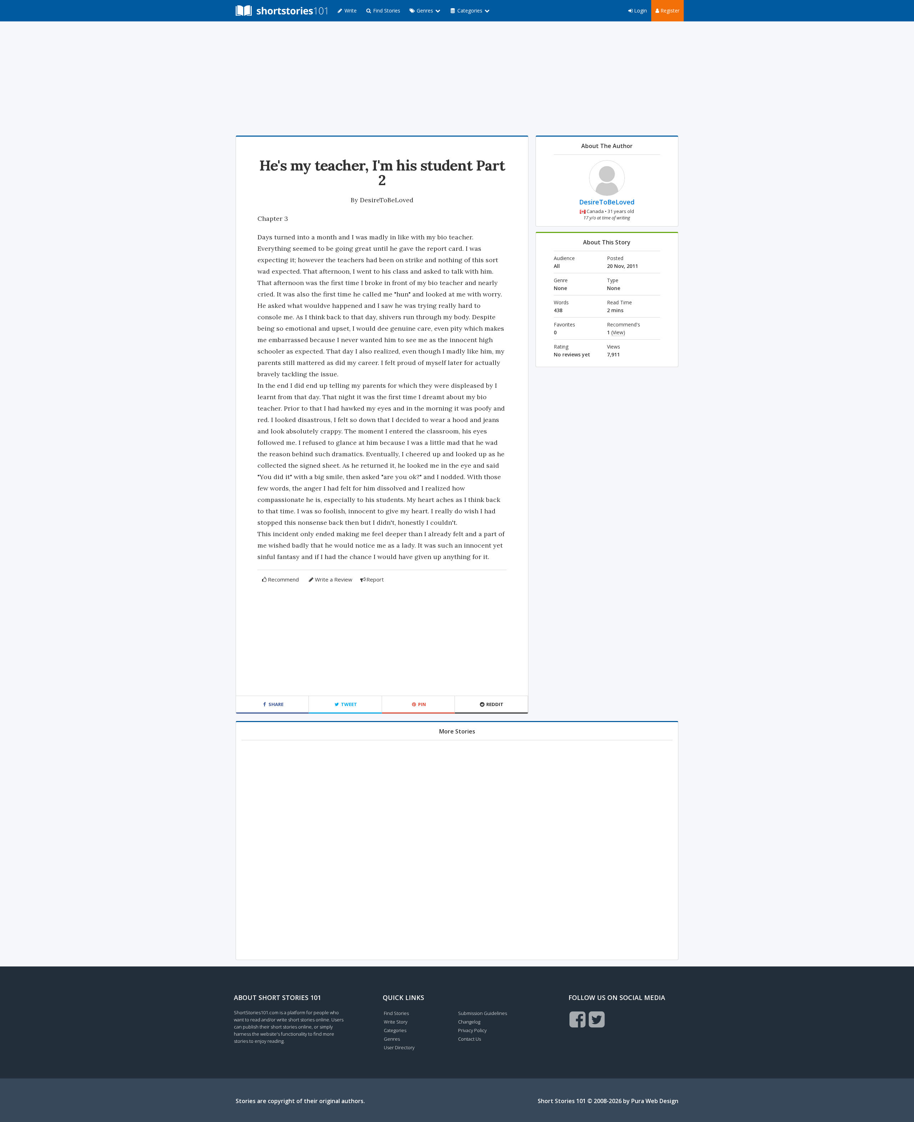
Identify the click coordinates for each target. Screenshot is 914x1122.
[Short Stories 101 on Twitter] (597, 1019)
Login (640, 10)
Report (375, 579)
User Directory (399, 1047)
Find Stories (386, 10)
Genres (392, 1039)
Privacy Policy (472, 1030)
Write (350, 10)
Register (669, 10)
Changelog (469, 1022)
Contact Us (469, 1039)
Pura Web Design (654, 1101)
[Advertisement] (457, 78)
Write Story (395, 1022)
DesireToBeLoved (386, 200)
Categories (395, 1030)
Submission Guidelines (482, 1013)
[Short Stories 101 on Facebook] (577, 1019)
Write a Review (333, 579)
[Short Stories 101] (281, 10)
